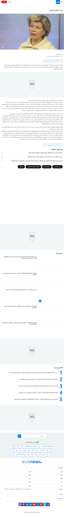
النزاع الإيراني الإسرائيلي (47, 446)
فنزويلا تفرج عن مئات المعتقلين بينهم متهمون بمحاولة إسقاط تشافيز (45, 153)
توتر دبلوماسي (57, 167)
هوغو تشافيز (47, 167)
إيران (51, 450)
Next (61, 479)
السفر (62, 482)
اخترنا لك (59, 253)
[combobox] (32, 436)
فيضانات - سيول (22, 450)
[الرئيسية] (62, 6)
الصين (40, 454)
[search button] (19, 436)
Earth (29, 475)
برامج (30, 486)
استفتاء (33, 450)
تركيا (47, 454)
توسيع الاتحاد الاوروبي (21, 454)
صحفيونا (61, 489)
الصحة (29, 479)
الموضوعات (60, 468)
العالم (55, 6)
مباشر (4, 2)
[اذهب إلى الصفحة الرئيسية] (58, 2)
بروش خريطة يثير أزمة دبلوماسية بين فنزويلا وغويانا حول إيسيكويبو (45, 157)
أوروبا (61, 472)
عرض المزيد (60, 499)
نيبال (13, 450)
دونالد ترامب (42, 450)
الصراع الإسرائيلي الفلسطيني (30, 446)
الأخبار (59, 6)
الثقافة (29, 482)
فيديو (61, 486)
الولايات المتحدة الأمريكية (33, 167)
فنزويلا (21, 167)
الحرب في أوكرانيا (15, 446)
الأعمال (61, 475)
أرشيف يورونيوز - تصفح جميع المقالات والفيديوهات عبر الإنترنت (17, 489)
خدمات (61, 494)
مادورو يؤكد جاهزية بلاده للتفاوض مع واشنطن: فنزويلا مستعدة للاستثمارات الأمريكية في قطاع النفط (37, 161)
